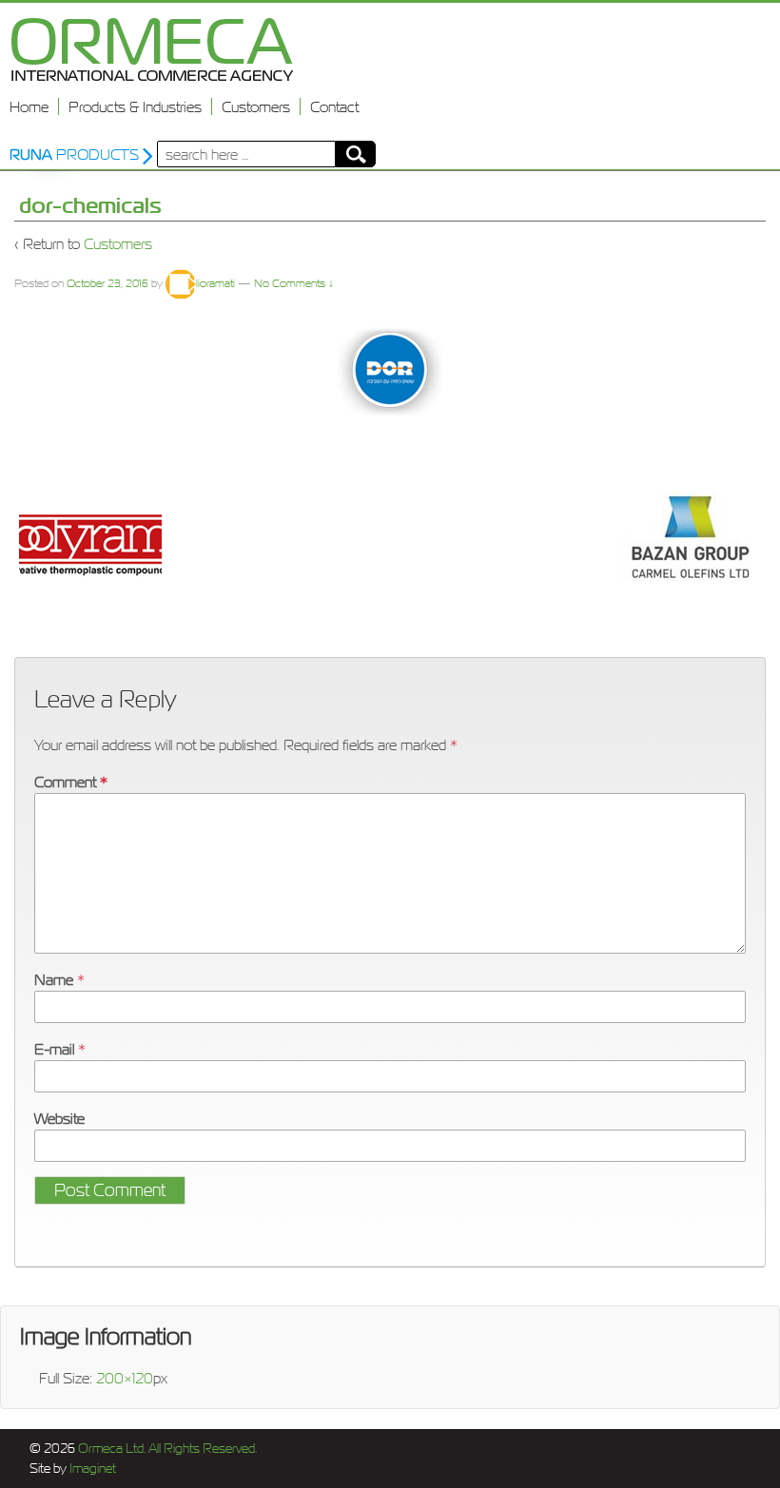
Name (53, 979)
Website (59, 1118)
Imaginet (91, 1468)
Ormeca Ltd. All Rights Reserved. (166, 1448)
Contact (334, 106)
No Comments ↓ (294, 283)
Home (29, 106)
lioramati (215, 283)
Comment (70, 781)
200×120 (124, 1377)
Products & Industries (135, 106)
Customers (256, 106)
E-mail (54, 1048)
